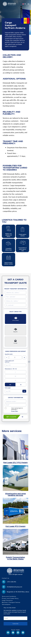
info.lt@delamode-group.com (14, 587)
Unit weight (8, 388)
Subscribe (15, 623)
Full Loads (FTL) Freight (15, 526)
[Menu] (28, 4)
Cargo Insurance (7, 600)
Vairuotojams (6, 604)
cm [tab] (10, 384)
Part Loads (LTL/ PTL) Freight (15, 462)
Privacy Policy (14, 411)
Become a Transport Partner (11, 602)
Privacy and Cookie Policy (10, 598)
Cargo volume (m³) (9, 361)
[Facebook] (8, 632)
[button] (24, 4)
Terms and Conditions (9, 596)
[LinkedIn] (18, 632)
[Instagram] (13, 632)
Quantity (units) (9, 354)
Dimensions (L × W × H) (11, 369)
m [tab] (20, 384)
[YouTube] (23, 632)
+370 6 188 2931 (11, 582)
